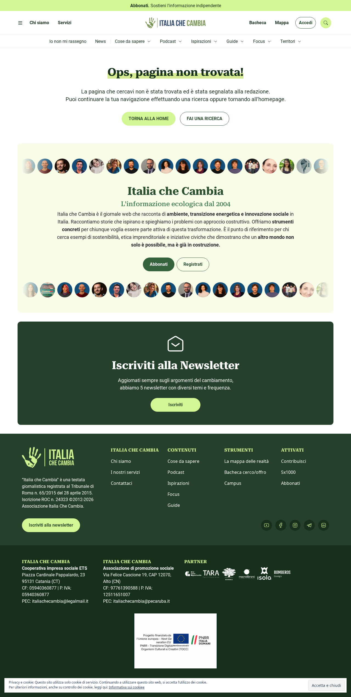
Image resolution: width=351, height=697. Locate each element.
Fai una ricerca (204, 118)
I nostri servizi (125, 472)
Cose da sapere (183, 461)
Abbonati (159, 264)
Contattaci (121, 483)
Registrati (192, 264)
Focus (174, 494)
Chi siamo (121, 461)
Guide (174, 505)
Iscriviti (175, 404)
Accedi (305, 22)
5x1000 (288, 472)
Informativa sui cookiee (127, 687)
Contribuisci (293, 461)
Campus (232, 483)
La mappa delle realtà (246, 461)
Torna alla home (149, 118)
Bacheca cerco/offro (245, 472)
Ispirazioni (178, 483)
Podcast (176, 472)
